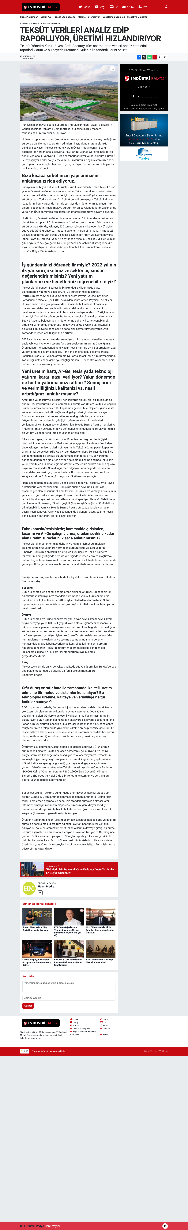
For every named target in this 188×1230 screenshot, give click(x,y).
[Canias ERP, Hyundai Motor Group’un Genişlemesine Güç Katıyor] (37, 948)
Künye (105, 1034)
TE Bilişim (163, 1051)
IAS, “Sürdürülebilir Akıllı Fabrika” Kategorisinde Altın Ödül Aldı (100, 930)
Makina (82, 17)
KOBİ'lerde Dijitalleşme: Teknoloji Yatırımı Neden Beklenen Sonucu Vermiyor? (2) (68, 931)
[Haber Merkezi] (29, 888)
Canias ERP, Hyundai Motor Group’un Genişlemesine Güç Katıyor (36, 962)
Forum (129, 7)
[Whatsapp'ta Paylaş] (149, 57)
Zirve (144, 7)
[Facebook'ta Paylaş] (139, 57)
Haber (75, 1019)
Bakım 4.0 (46, 17)
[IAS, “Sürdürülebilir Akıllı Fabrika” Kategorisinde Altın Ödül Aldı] (100, 916)
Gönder (28, 1005)
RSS (26, 1051)
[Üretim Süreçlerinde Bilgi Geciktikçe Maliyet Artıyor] (37, 916)
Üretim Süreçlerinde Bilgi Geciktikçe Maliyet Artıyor (35, 928)
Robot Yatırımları (29, 17)
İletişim (106, 1028)
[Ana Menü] (166, 17)
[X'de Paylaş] (144, 57)
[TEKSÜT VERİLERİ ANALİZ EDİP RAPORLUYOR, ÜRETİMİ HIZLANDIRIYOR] (69, 92)
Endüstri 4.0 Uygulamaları (46, 23)
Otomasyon (94, 17)
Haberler (25, 23)
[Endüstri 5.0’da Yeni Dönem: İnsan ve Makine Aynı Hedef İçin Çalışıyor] (69, 948)
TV (116, 7)
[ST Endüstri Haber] (40, 7)
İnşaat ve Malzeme (137, 17)
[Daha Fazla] (154, 57)
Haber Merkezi (47, 886)
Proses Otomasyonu (64, 17)
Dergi (101, 7)
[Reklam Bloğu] (144, 87)
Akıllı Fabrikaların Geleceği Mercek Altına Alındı (99, 961)
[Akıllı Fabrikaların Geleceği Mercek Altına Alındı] (100, 948)
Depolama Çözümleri (114, 17)
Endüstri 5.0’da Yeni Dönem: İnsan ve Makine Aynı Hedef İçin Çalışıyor (68, 962)
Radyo (87, 7)
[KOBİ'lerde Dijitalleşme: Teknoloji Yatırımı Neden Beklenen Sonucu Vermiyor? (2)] (69, 916)
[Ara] (166, 7)
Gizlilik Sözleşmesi (81, 1028)
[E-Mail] (40, 892)
